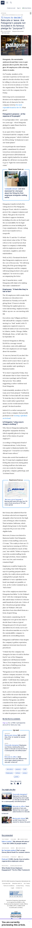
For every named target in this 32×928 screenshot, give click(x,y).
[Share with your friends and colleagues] (18, 783)
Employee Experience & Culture (12, 15)
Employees (9, 773)
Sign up (5, 723)
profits (16, 776)
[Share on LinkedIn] (11, 783)
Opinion (3, 13)
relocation (10, 769)
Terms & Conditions (8, 885)
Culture (18, 773)
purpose (18, 769)
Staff (24, 769)
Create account (11, 8)
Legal (12, 888)
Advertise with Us (17, 883)
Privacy (28, 885)
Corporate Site (6, 883)
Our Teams (27, 883)
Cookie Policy (20, 885)
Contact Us (19, 888)
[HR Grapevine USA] (2, 2)
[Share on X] (15, 783)
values (25, 773)
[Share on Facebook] (20, 783)
